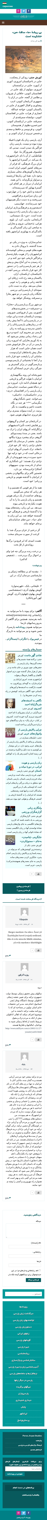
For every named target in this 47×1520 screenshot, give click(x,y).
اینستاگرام (12, 639)
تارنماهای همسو (36, 1450)
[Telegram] (23, 11)
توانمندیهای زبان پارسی (23, 1320)
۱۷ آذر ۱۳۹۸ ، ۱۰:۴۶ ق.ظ (24, 924)
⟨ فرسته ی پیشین (23, 886)
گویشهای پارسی (23, 1340)
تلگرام (23, 639)
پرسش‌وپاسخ (23, 1420)
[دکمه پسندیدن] (38, 874)
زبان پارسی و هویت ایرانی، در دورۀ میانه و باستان (30, 766)
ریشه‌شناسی (23, 1353)
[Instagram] (18, 11)
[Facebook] (28, 11)
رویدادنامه (21, 627)
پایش (23, 1407)
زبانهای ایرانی (23, 1333)
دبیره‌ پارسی (23, 1347)
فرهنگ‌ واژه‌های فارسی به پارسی (30, 1445)
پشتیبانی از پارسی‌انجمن (30, 1495)
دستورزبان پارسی (23, 1327)
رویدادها (23, 1307)
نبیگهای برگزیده (23, 1387)
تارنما (39, 1261)
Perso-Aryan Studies (32, 1436)
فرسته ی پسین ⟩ (23, 890)
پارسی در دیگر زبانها (23, 1380)
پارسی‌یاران (23, 1393)
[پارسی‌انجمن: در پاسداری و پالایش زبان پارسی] (23, 17)
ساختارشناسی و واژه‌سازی (23, 1360)
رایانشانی (37, 1252)
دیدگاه (38, 1221)
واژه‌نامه (39, 1441)
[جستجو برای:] (23, 1294)
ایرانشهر (23, 1414)
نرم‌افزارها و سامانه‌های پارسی (23, 1373)
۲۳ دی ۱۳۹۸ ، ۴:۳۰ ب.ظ (24, 1069)
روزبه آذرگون (23, 975)
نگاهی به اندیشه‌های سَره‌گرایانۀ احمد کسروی (31, 704)
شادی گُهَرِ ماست (33, 655)
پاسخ (6, 956)
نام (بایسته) (36, 1243)
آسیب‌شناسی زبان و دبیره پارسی (24, 1367)
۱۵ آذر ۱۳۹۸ (35, 41)
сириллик (8, 7)
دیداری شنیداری (23, 1400)
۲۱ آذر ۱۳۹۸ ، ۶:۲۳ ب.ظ (24, 980)
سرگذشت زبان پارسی (24, 1313)
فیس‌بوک (34, 639)
